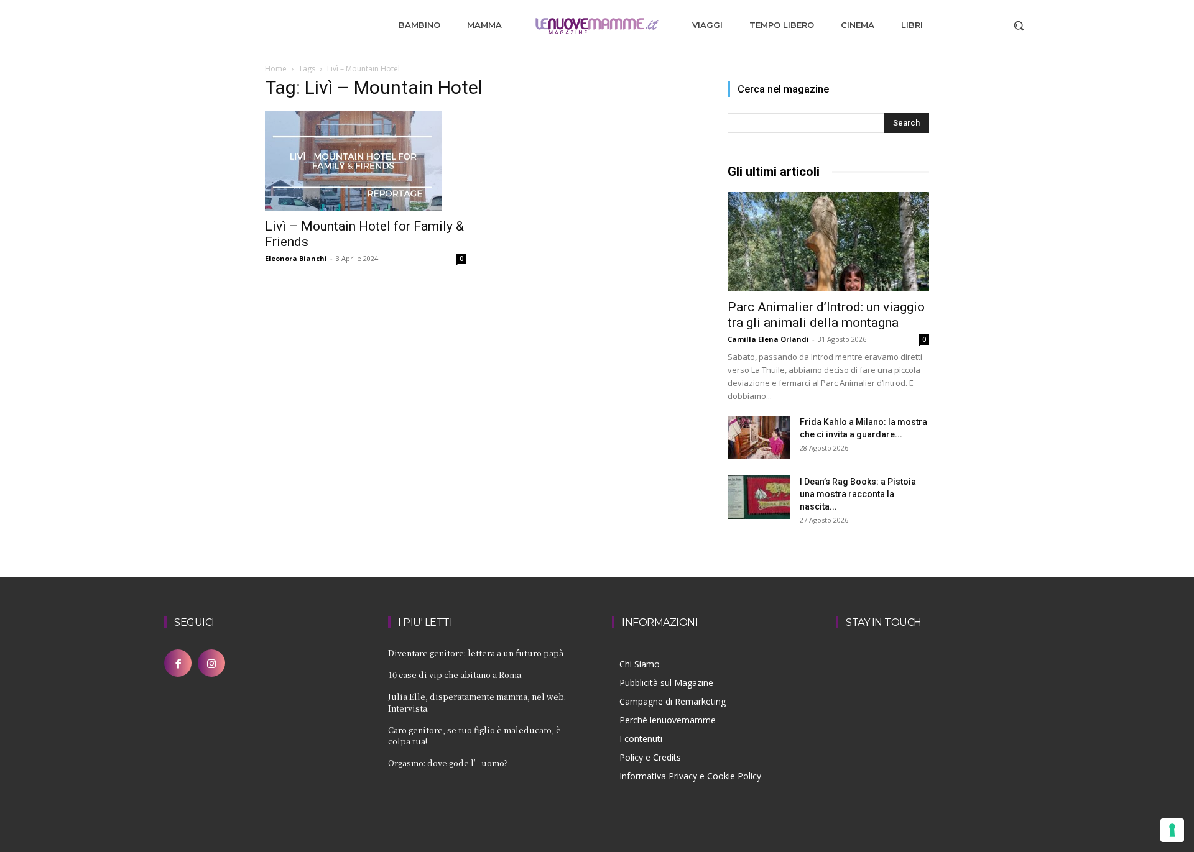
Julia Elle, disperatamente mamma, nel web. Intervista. (477, 701)
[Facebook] (178, 663)
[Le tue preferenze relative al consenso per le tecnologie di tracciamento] (1172, 830)
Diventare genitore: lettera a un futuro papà (475, 653)
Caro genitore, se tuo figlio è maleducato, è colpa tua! (474, 735)
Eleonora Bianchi (296, 258)
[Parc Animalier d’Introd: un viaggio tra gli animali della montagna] (828, 241)
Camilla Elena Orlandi (768, 339)
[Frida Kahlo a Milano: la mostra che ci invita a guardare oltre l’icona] (759, 437)
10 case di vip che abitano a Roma (454, 674)
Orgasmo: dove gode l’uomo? (448, 763)
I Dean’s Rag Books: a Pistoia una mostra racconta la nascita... (858, 494)
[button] (1018, 25)
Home (276, 68)
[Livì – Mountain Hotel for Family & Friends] (365, 161)
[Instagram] (211, 663)
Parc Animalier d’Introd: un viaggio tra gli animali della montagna (826, 315)
